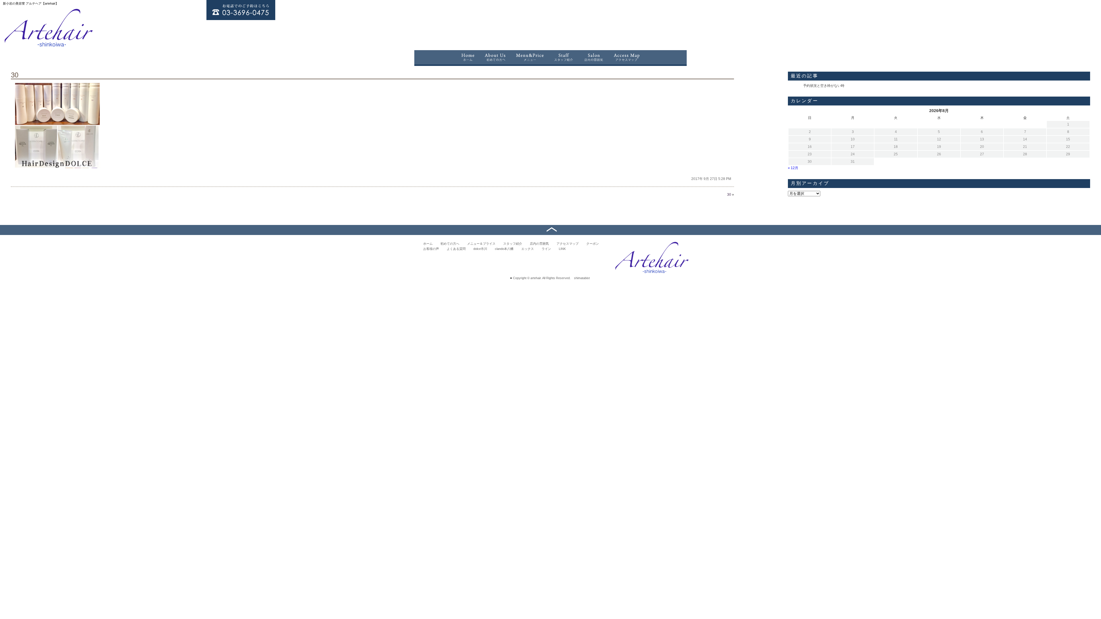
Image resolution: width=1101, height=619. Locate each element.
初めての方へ (449, 243)
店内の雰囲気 (539, 243)
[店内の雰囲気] (593, 57)
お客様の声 (431, 248)
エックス (527, 248)
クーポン (592, 243)
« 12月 (793, 168)
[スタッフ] (564, 57)
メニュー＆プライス (481, 243)
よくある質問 (456, 248)
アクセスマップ (568, 243)
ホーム (428, 243)
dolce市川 (480, 248)
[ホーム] (467, 57)
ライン (546, 248)
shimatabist (582, 278)
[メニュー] (530, 57)
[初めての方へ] (495, 57)
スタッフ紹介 (512, 243)
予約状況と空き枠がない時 (823, 86)
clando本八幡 (504, 248)
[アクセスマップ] (627, 57)
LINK (562, 248)
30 (14, 75)
